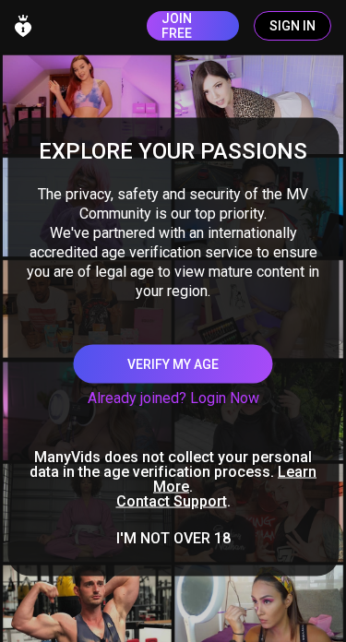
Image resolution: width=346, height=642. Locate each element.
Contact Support (171, 501)
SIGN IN (292, 25)
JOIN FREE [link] (176, 26)
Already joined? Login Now (173, 398)
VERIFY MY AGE (173, 364)
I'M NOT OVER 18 (173, 538)
